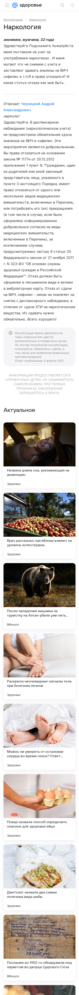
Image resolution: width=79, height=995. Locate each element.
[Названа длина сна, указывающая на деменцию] (39, 455)
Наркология (37, 19)
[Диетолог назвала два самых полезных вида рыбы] (39, 877)
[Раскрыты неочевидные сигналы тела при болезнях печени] (39, 666)
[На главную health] (30, 5)
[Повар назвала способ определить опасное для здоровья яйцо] (39, 807)
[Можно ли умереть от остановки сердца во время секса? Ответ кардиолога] (39, 737)
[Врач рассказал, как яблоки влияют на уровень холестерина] (39, 526)
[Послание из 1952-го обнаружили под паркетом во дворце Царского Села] (39, 948)
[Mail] (15, 5)
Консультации (13, 19)
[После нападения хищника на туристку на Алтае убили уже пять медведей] (39, 596)
